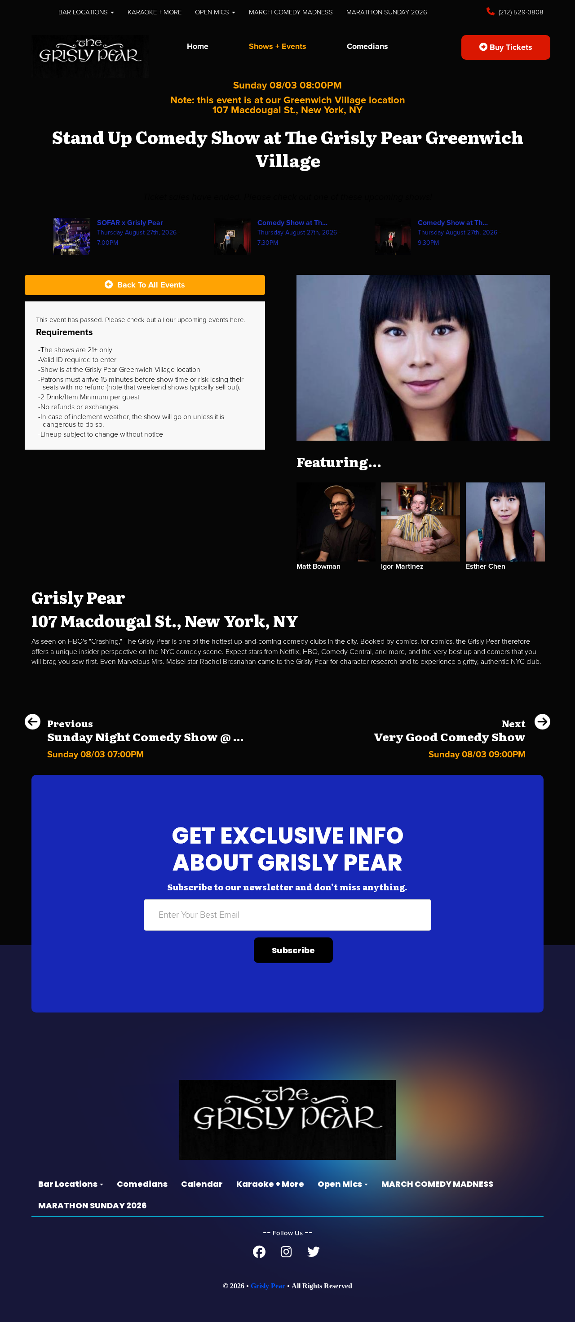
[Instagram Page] (286, 1254)
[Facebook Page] (259, 1254)
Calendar (202, 1183)
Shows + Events (277, 46)
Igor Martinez (402, 566)
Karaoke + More (154, 12)
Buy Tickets (509, 47)
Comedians (367, 46)
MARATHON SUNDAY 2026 (386, 12)
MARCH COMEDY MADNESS (291, 12)
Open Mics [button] (213, 12)
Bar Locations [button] (84, 12)
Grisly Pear (268, 1286)
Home (197, 46)
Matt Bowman (318, 566)
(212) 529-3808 (520, 12)
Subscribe (293, 950)
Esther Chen (485, 566)
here (237, 320)
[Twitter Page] (313, 1254)
